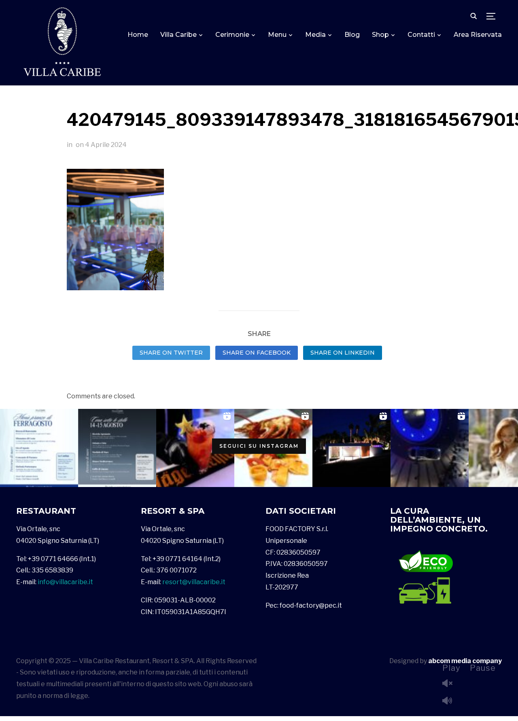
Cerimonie (232, 34)
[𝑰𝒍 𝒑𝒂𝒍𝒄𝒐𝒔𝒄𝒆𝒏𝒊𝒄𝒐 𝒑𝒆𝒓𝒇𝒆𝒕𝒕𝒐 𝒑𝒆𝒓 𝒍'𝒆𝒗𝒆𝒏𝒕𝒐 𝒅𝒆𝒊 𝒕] (351, 448)
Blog (352, 34)
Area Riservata (478, 34)
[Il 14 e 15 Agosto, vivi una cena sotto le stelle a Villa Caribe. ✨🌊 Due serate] (117, 448)
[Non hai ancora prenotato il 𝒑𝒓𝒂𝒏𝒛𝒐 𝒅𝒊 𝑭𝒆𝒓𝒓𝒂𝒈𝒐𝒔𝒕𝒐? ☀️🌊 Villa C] (39, 448)
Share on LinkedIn (342, 352)
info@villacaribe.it (65, 582)
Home (137, 34)
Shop (380, 34)
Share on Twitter (171, 352)
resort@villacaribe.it (193, 582)
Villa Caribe (178, 34)
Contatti (421, 34)
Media (315, 34)
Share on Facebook (257, 352)
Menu (277, 34)
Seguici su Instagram (259, 446)
